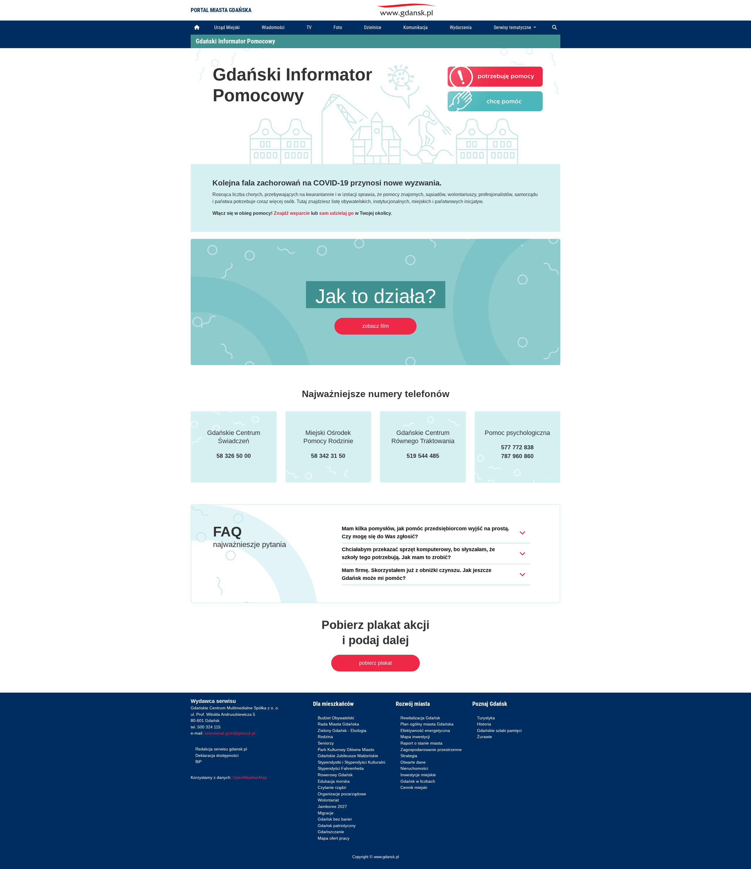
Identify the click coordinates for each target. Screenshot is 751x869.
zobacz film (375, 326)
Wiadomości (273, 27)
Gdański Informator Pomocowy (235, 41)
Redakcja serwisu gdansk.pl (221, 749)
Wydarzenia (461, 27)
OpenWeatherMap (250, 777)
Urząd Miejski (227, 27)
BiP (198, 761)
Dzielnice (372, 27)
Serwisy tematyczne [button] (513, 27)
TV (309, 27)
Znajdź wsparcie (292, 213)
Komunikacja (415, 27)
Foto (338, 27)
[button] (554, 28)
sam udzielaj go (336, 213)
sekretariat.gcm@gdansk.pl (229, 733)
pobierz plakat (375, 663)
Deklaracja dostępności (217, 755)
